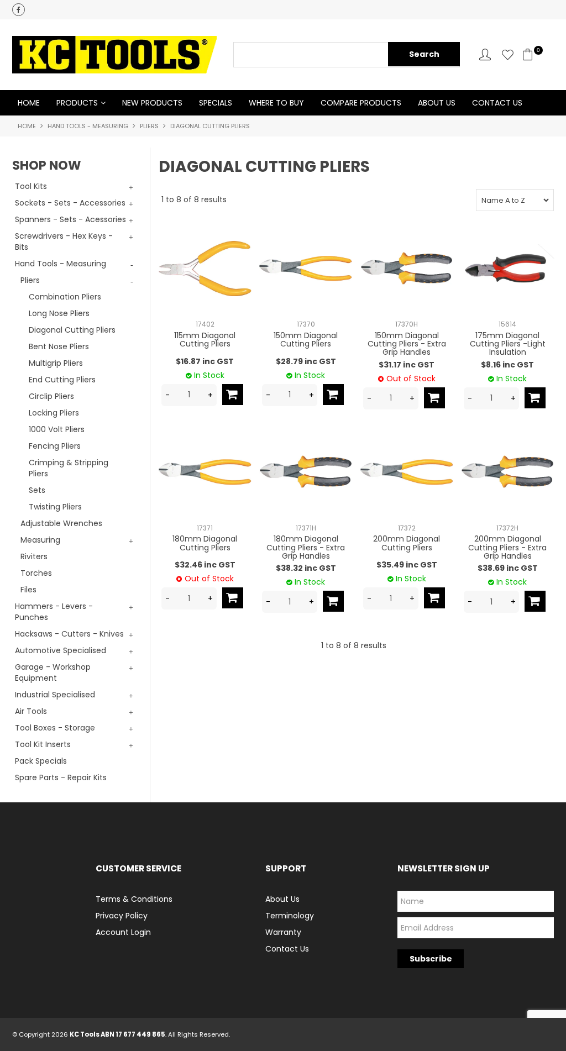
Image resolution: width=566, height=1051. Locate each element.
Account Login (123, 932)
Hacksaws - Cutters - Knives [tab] (69, 633)
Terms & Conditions (134, 899)
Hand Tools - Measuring (88, 126)
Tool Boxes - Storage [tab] (55, 727)
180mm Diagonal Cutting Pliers (204, 543)
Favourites (507, 54)
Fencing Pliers (55, 445)
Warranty (283, 932)
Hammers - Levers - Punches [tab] (54, 612)
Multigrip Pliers (56, 363)
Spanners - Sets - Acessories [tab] (70, 219)
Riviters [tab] (34, 556)
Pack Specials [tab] (41, 760)
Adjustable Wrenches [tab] (61, 523)
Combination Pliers (65, 296)
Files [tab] (28, 589)
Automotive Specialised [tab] (60, 650)
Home (29, 102)
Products (77, 102)
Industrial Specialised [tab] (55, 694)
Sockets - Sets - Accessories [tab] (70, 202)
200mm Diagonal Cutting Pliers (406, 543)
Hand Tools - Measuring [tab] (60, 263)
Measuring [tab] (40, 539)
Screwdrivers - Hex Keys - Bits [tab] (64, 241)
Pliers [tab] (30, 280)
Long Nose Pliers (59, 313)
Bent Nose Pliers (59, 346)
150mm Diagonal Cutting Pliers (306, 339)
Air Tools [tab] (31, 711)
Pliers (149, 126)
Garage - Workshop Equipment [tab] (53, 672)
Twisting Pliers (55, 506)
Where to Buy (276, 102)
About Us (436, 102)
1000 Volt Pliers (57, 429)
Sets (37, 490)
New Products (152, 102)
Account (485, 54)
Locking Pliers (54, 412)
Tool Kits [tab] (31, 186)
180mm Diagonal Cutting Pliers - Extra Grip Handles (305, 547)
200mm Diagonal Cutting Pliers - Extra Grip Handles (507, 547)
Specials (215, 102)
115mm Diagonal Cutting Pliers (204, 339)
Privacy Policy (122, 915)
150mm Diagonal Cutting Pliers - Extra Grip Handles (407, 344)
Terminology (289, 915)
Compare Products (361, 102)
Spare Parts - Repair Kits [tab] (61, 777)
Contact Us (497, 102)
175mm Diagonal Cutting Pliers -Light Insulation (508, 344)
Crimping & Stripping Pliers (68, 468)
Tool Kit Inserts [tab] (43, 744)
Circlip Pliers (51, 396)
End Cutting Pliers (62, 379)
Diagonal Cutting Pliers (72, 329)
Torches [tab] (36, 573)
